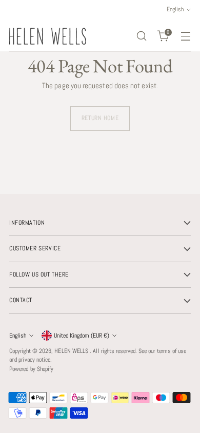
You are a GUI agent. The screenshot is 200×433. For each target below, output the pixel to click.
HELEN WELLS (72, 351)
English (17, 335)
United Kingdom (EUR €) (81, 335)
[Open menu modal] (185, 36)
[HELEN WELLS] (47, 36)
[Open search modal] (141, 36)
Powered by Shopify (31, 368)
